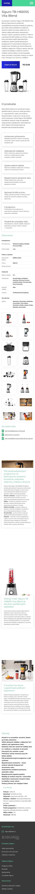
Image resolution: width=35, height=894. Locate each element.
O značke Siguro (7, 875)
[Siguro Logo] (7, 3)
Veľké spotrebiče (8, 848)
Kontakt (5, 869)
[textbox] (17, 749)
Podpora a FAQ (7, 866)
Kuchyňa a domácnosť (10, 852)
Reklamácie (6, 872)
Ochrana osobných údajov (11, 886)
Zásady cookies (7, 889)
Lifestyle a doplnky (8, 855)
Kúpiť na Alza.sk (11, 65)
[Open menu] (31, 3)
